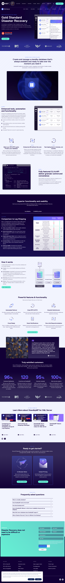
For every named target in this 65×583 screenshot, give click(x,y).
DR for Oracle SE (6, 564)
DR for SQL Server (7, 566)
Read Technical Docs (6, 287)
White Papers (21, 568)
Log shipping (27, 211)
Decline (38, 579)
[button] (5, 439)
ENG (50, 3)
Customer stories (21, 564)
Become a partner (52, 568)
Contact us (35, 570)
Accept (31, 579)
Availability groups (37, 211)
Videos (19, 566)
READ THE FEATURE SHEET (32, 332)
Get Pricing (5, 38)
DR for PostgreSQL (7, 568)
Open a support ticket (37, 564)
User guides (35, 568)
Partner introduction (52, 566)
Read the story (52, 355)
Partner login (51, 564)
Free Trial (59, 3)
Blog (19, 570)
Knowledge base (36, 566)
